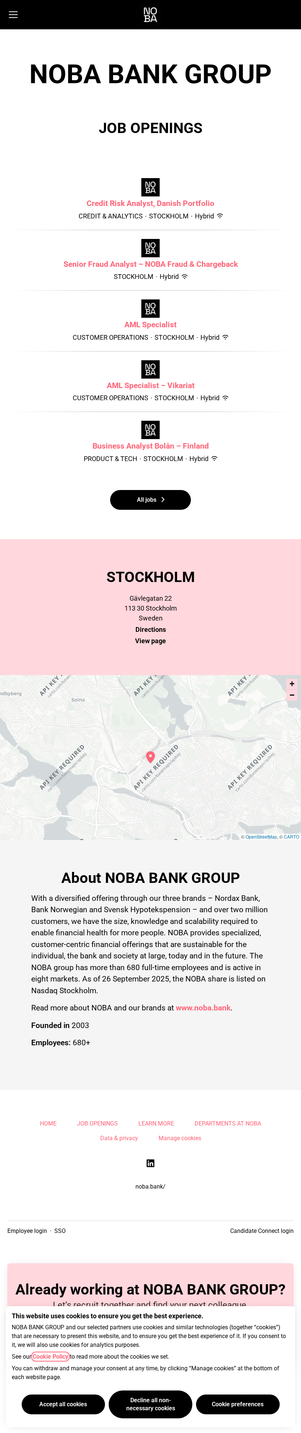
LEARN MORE (156, 1123)
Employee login (27, 1230)
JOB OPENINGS (97, 1123)
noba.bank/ (150, 1186)
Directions (150, 629)
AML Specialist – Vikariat (151, 385)
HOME (48, 1123)
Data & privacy (119, 1138)
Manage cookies (180, 1138)
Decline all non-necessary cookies (150, 1404)
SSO (60, 1230)
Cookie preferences (238, 1404)
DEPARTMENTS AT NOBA (228, 1123)
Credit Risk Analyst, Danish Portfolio (150, 203)
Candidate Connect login (262, 1230)
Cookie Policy (50, 1356)
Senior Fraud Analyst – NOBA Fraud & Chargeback (151, 264)
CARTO (291, 836)
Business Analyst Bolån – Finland (151, 446)
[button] (291, 684)
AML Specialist (150, 324)
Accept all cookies (63, 1404)
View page (150, 641)
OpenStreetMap (261, 836)
